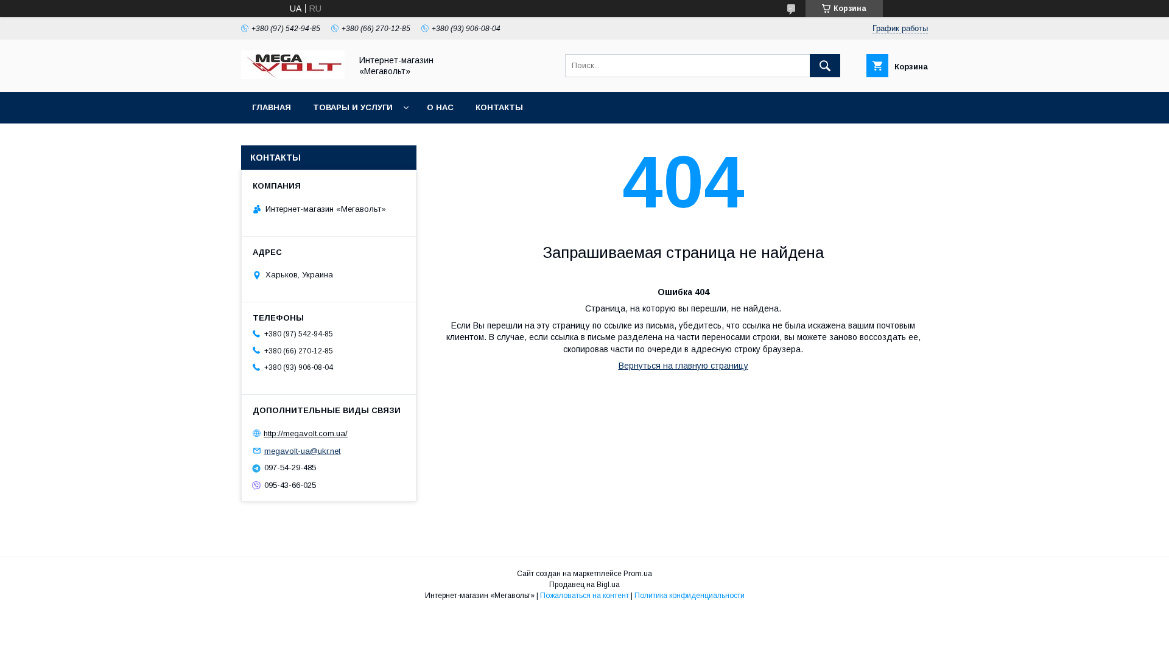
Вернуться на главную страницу (683, 365)
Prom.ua (637, 573)
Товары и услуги (353, 107)
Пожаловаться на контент (584, 595)
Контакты (499, 107)
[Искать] (825, 65)
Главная (271, 107)
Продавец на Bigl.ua (584, 584)
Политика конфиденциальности (689, 595)
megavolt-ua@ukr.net (302, 450)
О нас (440, 107)
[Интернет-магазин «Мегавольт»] (293, 76)
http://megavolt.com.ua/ (306, 433)
